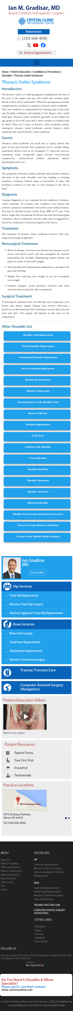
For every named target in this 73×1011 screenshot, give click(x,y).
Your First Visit (24, 760)
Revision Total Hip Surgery (26, 604)
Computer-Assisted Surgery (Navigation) (41, 687)
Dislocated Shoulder (37, 502)
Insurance (21, 767)
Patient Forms (23, 752)
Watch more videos (14, 733)
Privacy (38, 930)
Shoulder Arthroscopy (38, 390)
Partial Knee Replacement (26, 651)
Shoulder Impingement (38, 424)
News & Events (8, 878)
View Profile (37, 572)
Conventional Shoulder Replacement (38, 357)
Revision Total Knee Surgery (27, 659)
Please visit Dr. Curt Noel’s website (23, 986)
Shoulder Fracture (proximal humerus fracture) (38, 514)
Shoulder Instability (38, 469)
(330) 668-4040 (34, 38)
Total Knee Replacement (25, 642)
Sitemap (39, 934)
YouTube (36, 45)
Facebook (44, 45)
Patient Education (21, 72)
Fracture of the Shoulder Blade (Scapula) (38, 536)
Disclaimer (40, 926)
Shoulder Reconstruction (38, 379)
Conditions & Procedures (46, 72)
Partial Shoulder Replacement (38, 346)
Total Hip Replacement (24, 595)
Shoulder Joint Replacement (38, 335)
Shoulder (7, 75)
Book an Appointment (37, 52)
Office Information (11, 867)
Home (5, 72)
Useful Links (7, 882)
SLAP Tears (38, 435)
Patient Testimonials (11, 871)
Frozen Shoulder (38, 458)
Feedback (40, 938)
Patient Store (34, 31)
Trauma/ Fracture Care (38, 670)
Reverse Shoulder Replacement (38, 368)
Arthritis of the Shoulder (38, 446)
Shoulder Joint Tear (37, 491)
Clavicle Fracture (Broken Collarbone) (38, 525)
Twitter (28, 45)
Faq (3, 886)
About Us (6, 860)
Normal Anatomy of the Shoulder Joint (38, 402)
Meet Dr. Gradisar (10, 863)
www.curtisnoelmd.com (17, 989)
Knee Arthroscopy (21, 633)
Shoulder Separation (38, 480)
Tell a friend (41, 941)
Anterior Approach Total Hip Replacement (36, 613)
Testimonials (22, 775)
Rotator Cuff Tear (37, 413)
